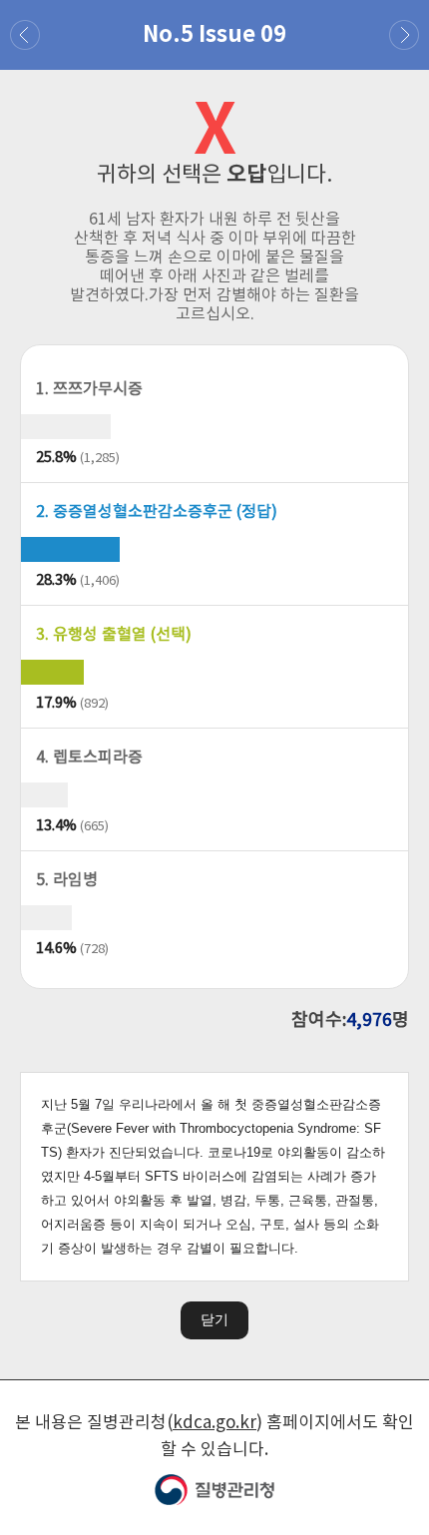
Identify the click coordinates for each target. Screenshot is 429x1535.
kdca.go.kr (214, 1423)
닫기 (214, 1319)
